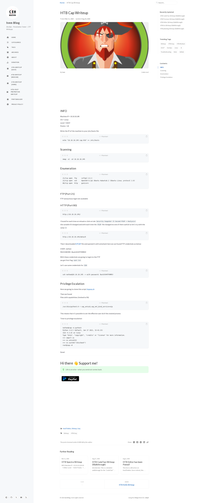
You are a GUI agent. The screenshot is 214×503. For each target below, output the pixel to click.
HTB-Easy (74, 433)
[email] (21, 497)
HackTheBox (67, 428)
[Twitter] (134, 442)
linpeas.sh (90, 289)
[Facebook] (137, 442)
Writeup (74, 428)
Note (175, 52)
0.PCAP (78, 244)
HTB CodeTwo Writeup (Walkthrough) (172, 16)
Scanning (163, 71)
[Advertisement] (104, 89)
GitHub (182, 52)
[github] (11, 497)
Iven (63, 72)
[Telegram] (141, 442)
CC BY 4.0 (80, 442)
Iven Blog (13, 23)
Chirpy (136, 498)
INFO (162, 67)
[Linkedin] (144, 442)
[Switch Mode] (6, 497)
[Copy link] (147, 442)
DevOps (169, 48)
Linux (176, 48)
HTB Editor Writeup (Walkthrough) (171, 22)
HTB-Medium (181, 44)
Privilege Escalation (166, 77)
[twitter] (16, 497)
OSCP (163, 48)
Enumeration (164, 74)
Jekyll (147, 498)
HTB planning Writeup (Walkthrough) (172, 29)
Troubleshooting (166, 52)
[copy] (147, 136)
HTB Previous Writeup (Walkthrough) (172, 19)
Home (62, 3)
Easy (79, 428)
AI (181, 48)
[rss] (26, 497)
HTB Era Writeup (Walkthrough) (170, 25)
